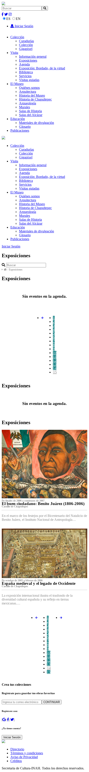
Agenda (24, 64)
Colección (17, 37)
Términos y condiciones (26, 753)
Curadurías (26, 41)
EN (18, 19)
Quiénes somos (29, 88)
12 (54, 360)
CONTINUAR (51, 702)
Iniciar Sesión (23, 26)
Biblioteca (26, 72)
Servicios (25, 76)
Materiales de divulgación (36, 123)
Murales (24, 107)
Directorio (17, 749)
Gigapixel (25, 49)
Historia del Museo (32, 95)
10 (54, 353)
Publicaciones (19, 130)
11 (54, 356)
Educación (17, 119)
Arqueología (27, 103)
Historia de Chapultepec (35, 99)
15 (55, 372)
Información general (32, 56)
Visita (14, 52)
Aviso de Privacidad (24, 757)
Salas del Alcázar (30, 115)
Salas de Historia (30, 111)
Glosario (25, 126)
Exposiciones (28, 60)
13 (54, 364)
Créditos (16, 761)
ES (8, 19)
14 (54, 368)
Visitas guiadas (29, 80)
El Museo (17, 84)
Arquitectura (27, 91)
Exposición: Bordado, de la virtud (42, 68)
